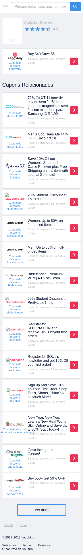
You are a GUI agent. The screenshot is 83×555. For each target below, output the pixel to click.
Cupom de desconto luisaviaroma (15, 232)
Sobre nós (9, 545)
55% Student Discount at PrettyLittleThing (47, 300)
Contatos (44, 545)
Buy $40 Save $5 (41, 54)
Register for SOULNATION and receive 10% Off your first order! (47, 330)
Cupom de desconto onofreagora (15, 463)
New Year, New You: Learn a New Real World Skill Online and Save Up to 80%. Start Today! (47, 423)
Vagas (27, 545)
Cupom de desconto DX (15, 115)
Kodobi (8, 525)
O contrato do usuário (17, 549)
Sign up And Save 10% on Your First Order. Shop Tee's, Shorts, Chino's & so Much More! (47, 391)
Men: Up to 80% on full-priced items (46, 249)
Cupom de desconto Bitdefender (15, 282)
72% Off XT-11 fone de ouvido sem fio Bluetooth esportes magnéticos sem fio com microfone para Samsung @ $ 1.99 (48, 106)
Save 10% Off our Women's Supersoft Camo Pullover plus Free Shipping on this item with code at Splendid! (48, 166)
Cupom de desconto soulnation (15, 336)
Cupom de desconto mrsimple (15, 397)
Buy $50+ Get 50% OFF (46, 478)
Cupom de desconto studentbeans (15, 206)
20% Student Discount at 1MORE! (47, 197)
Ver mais (41, 510)
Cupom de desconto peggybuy (15, 66)
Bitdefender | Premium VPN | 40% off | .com (45, 276)
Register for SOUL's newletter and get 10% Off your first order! (48, 360)
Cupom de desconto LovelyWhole (15, 490)
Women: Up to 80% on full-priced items (45, 223)
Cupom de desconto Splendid (15, 174)
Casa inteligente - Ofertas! (41, 452)
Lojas (23, 525)
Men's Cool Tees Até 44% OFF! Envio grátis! (48, 136)
